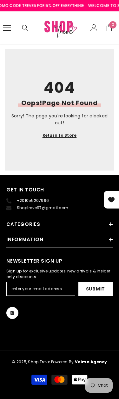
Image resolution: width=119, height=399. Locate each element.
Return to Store (60, 135)
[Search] (25, 28)
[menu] (7, 28)
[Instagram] (12, 313)
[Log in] (93, 27)
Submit (95, 289)
